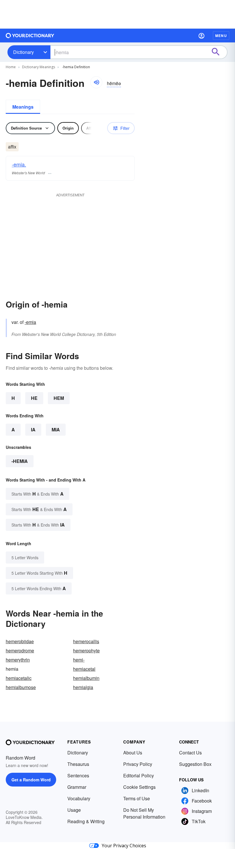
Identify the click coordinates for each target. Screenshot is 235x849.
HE (34, 398)
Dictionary (23, 52)
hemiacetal (84, 669)
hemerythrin (18, 659)
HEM (59, 398)
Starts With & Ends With (37, 493)
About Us (132, 752)
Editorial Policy (138, 775)
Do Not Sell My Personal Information (144, 813)
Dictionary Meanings (38, 66)
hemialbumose (21, 687)
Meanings (23, 106)
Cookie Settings (139, 787)
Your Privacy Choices (124, 845)
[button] (201, 36)
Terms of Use (136, 798)
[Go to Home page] (30, 35)
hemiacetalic (19, 678)
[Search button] (218, 52)
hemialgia (83, 687)
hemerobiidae (20, 641)
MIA (56, 429)
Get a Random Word (31, 780)
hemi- (79, 659)
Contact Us (190, 752)
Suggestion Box (195, 764)
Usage (74, 810)
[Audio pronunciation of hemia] (96, 82)
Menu (221, 35)
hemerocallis (86, 641)
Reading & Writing (86, 821)
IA (33, 429)
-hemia (19, 461)
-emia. (19, 164)
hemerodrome (20, 650)
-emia (30, 322)
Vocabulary (78, 798)
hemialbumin (86, 678)
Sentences (78, 775)
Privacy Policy (137, 764)
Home (11, 66)
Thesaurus (78, 764)
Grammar (76, 787)
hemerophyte (86, 650)
